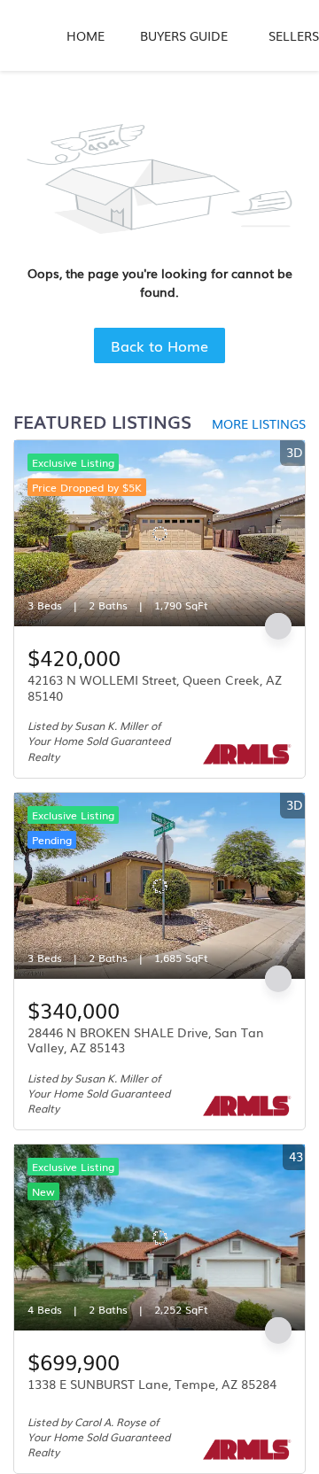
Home (85, 35)
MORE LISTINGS (259, 423)
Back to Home (159, 345)
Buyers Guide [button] (184, 35)
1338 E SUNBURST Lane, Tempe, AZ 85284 (151, 1384)
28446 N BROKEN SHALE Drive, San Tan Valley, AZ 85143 (145, 1040)
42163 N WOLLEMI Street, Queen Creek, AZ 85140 (154, 687)
